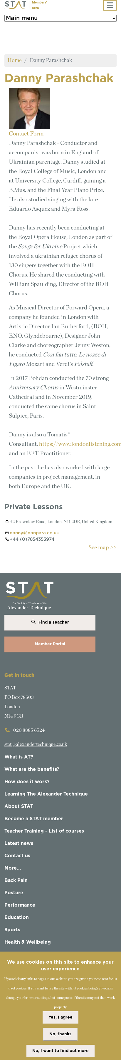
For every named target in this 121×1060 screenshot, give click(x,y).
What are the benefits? (31, 769)
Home (14, 60)
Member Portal (50, 644)
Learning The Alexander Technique (46, 794)
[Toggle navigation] (110, 5)
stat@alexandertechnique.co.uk (35, 744)
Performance (19, 905)
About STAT (18, 806)
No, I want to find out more (60, 1051)
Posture (13, 892)
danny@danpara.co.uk (34, 533)
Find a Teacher (53, 622)
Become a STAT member (33, 818)
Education (16, 917)
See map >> (102, 547)
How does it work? (27, 781)
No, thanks (60, 1034)
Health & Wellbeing (27, 942)
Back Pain (16, 880)
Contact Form (26, 134)
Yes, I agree (60, 1017)
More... (12, 868)
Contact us (17, 855)
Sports (12, 929)
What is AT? (18, 757)
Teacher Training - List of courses (44, 831)
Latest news (18, 843)
